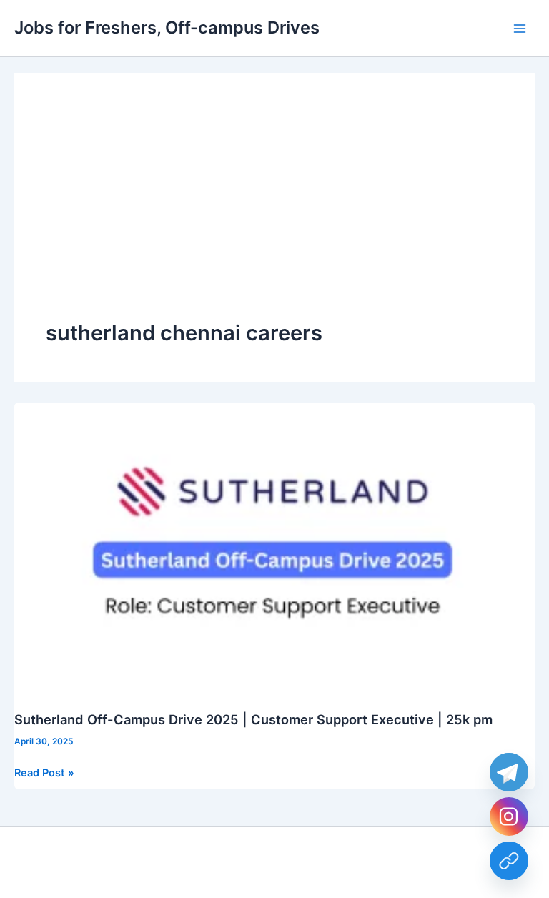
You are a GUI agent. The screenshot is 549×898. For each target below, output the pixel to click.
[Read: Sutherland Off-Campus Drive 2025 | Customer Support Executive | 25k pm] (274, 548)
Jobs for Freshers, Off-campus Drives (167, 27)
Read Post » (44, 773)
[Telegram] (509, 772)
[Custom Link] (509, 861)
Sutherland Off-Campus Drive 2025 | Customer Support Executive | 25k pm (253, 719)
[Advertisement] (274, 212)
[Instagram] (509, 816)
